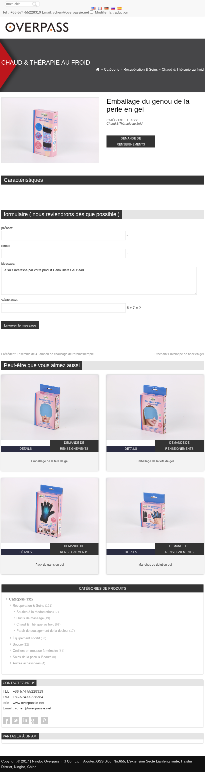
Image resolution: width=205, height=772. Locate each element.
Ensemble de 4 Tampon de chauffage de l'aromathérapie (47, 354)
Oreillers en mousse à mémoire (35, 651)
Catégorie (112, 69)
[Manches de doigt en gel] (155, 542)
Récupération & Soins (141, 69)
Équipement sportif (26, 638)
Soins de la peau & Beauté (32, 657)
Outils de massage (30, 618)
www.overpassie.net (28, 703)
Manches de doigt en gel (155, 564)
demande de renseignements (131, 141)
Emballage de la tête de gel (49, 461)
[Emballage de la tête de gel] (49, 438)
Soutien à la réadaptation (34, 612)
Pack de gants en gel (50, 564)
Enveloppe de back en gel (179, 354)
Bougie (18, 644)
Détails (26, 448)
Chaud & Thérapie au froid (183, 69)
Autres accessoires (27, 663)
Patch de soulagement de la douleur (42, 631)
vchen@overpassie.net (33, 708)
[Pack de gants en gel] (49, 542)
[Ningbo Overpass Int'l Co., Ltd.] (37, 32)
